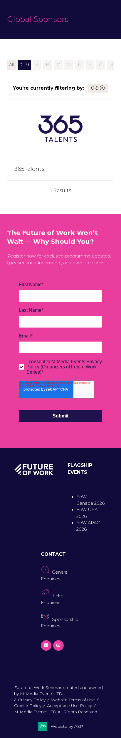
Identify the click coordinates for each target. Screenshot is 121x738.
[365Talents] (60, 140)
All (11, 64)
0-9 (95, 88)
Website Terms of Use (73, 699)
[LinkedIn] (46, 645)
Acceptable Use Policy (69, 705)
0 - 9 (24, 64)
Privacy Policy (32, 699)
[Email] (58, 645)
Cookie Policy (27, 705)
